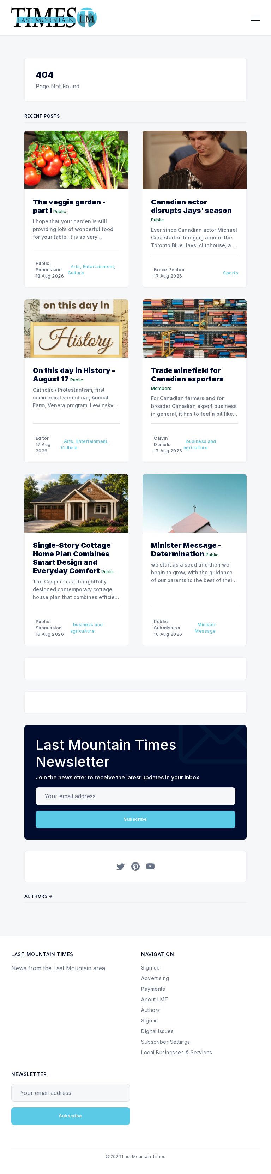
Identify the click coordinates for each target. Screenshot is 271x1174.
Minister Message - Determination (186, 549)
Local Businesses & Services (176, 1052)
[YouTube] (150, 866)
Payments (153, 989)
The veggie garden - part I (69, 206)
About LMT (154, 999)
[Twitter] (121, 866)
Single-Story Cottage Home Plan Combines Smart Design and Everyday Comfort (72, 558)
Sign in (149, 1021)
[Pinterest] (135, 866)
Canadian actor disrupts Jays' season (191, 206)
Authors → (38, 896)
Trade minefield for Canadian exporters (187, 374)
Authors (150, 1010)
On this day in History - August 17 (74, 374)
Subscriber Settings (165, 1042)
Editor (42, 438)
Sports (230, 272)
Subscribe (135, 819)
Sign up (150, 968)
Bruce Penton (169, 269)
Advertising (155, 978)
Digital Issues (157, 1031)
